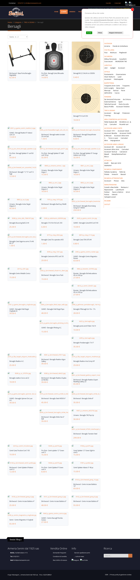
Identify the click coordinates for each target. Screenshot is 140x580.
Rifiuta (100, 33)
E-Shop (63, 12)
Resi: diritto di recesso (60, 560)
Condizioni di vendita (60, 556)
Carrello (108, 3)
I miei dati (117, 3)
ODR (106, 575)
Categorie (17, 22)
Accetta (89, 33)
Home (56, 12)
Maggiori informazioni (115, 33)
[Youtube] (126, 3)
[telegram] (130, 3)
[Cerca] (130, 556)
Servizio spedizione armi (82, 553)
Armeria (72, 12)
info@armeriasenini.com (33, 3)
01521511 (21, 3)
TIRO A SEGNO (29, 22)
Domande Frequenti (59, 553)
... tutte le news (79, 556)
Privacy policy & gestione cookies (120, 575)
